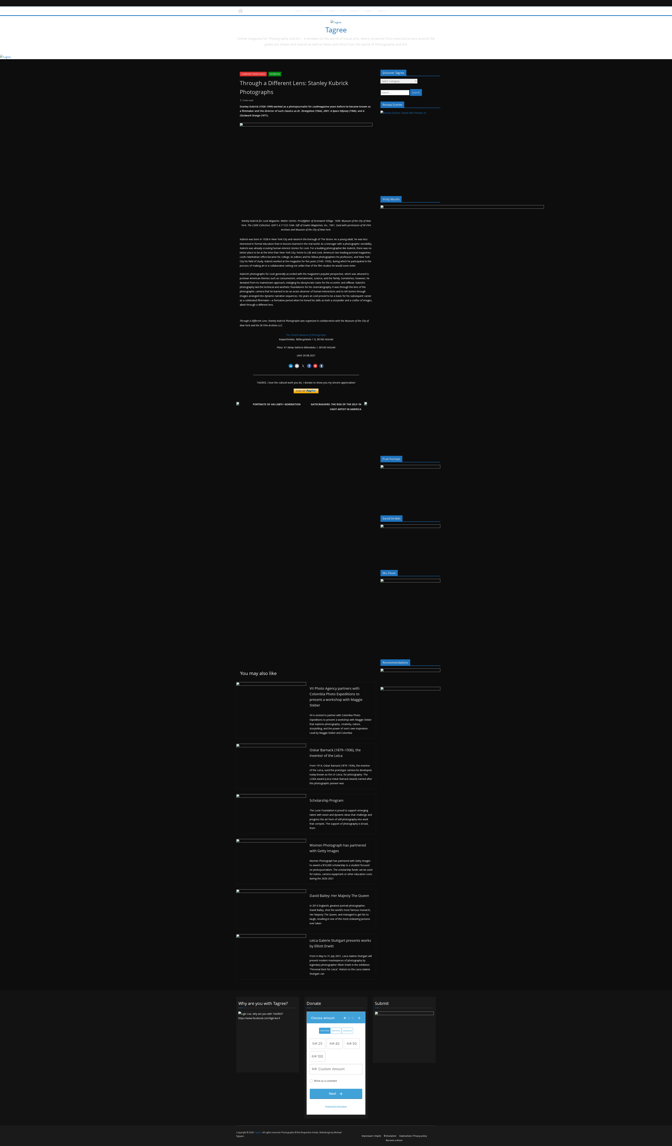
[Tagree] (240, 11)
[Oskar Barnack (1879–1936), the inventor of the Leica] (271, 746)
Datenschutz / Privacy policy (413, 1135)
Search (381, 10)
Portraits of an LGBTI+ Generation (276, 404)
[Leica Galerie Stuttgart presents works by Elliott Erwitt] (271, 936)
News (332, 10)
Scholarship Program (327, 800)
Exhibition (275, 74)
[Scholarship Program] (271, 796)
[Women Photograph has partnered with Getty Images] (271, 841)
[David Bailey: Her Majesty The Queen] (271, 891)
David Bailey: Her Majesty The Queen (339, 895)
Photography (316, 10)
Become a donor (394, 1140)
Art (343, 10)
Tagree (336, 29)
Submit (368, 10)
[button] (291, 366)
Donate (354, 10)
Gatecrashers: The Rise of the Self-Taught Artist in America (336, 407)
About (299, 10)
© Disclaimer (390, 1135)
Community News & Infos (253, 74)
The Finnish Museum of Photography (306, 335)
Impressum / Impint (371, 1135)
